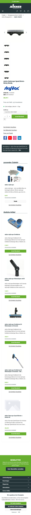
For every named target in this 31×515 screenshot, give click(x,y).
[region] (15, 51)
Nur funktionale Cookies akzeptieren (15, 506)
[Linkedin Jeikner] (20, 138)
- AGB (18, 512)
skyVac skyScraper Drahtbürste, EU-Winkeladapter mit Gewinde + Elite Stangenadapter (13, 370)
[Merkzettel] (21, 11)
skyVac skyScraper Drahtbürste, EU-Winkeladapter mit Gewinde (13, 325)
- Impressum (14, 512)
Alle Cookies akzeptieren (15, 503)
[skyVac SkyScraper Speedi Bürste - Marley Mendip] (15, 32)
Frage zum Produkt (8, 133)
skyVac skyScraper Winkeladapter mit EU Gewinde (15, 279)
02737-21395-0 (16, 1)
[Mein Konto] (24, 11)
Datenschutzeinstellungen (15, 509)
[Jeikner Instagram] (15, 138)
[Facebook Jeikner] (5, 138)
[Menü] (3, 11)
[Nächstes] (26, 32)
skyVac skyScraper (9, 185)
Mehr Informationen (20, 499)
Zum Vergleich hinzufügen (9, 127)
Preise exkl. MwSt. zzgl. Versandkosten (12, 102)
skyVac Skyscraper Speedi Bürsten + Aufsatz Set (14, 416)
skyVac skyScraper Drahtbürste (12, 234)
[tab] (15, 148)
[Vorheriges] (4, 32)
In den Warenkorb (19, 116)
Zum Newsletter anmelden (16, 469)
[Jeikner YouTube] (10, 138)
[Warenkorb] (28, 11)
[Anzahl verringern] (5, 116)
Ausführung (5, 109)
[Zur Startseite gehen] (15, 6)
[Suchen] (17, 11)
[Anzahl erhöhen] (9, 116)
